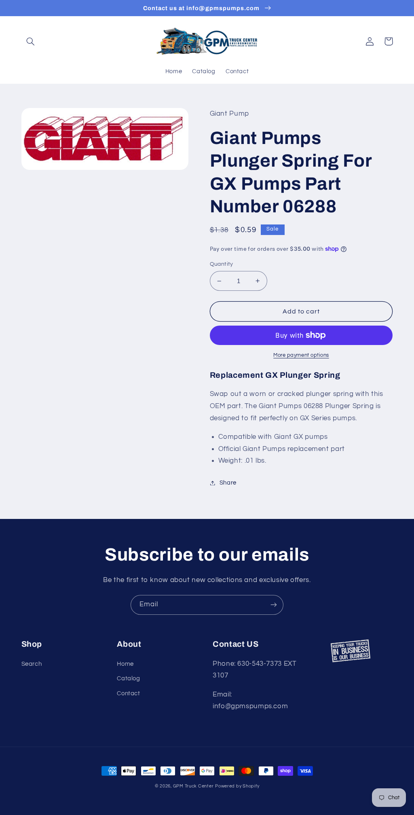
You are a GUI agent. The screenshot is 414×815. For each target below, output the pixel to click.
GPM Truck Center (193, 786)
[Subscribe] (273, 605)
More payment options (301, 355)
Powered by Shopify (237, 786)
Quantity (221, 264)
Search (31, 664)
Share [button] (228, 483)
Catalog (128, 678)
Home (125, 664)
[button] (30, 41)
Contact (128, 693)
